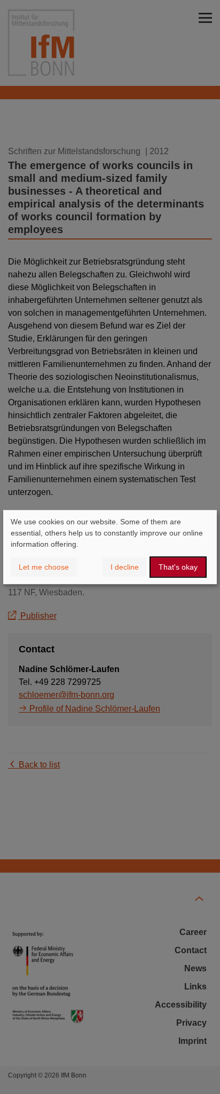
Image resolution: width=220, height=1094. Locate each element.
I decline (125, 567)
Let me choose (44, 567)
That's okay (178, 567)
